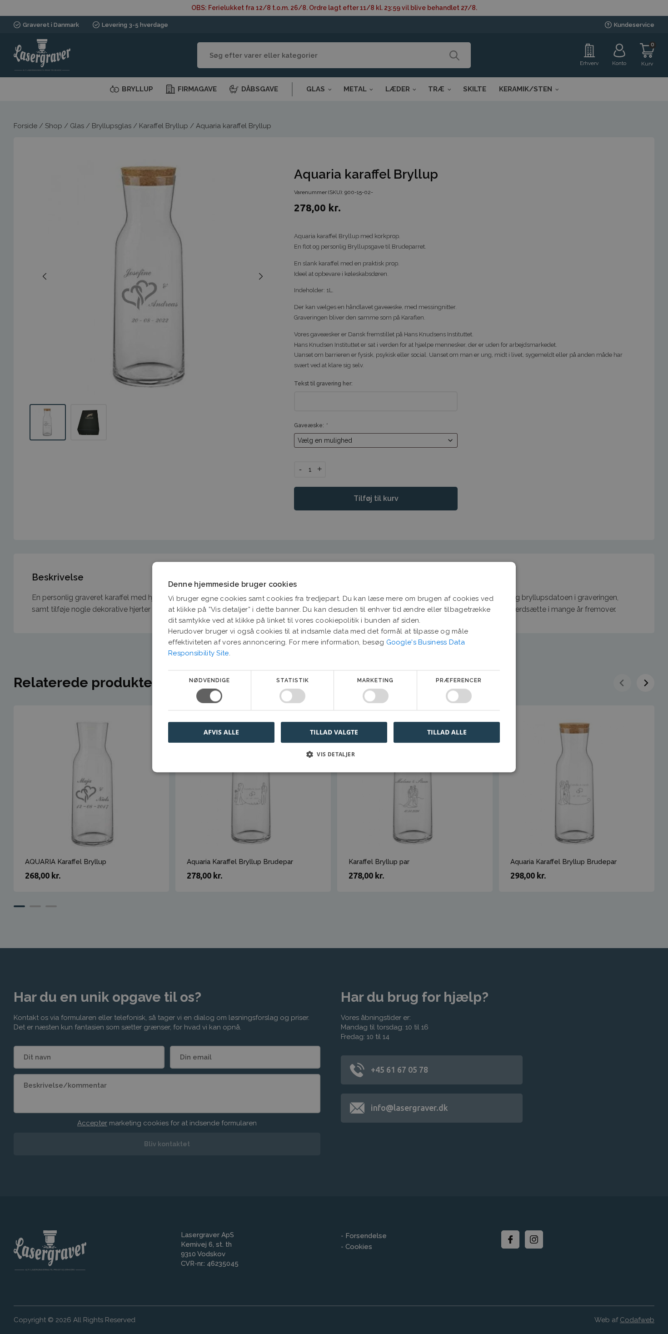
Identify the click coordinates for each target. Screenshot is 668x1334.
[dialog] (334, 667)
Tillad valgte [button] (334, 732)
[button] (334, 757)
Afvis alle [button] (221, 732)
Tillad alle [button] (447, 732)
